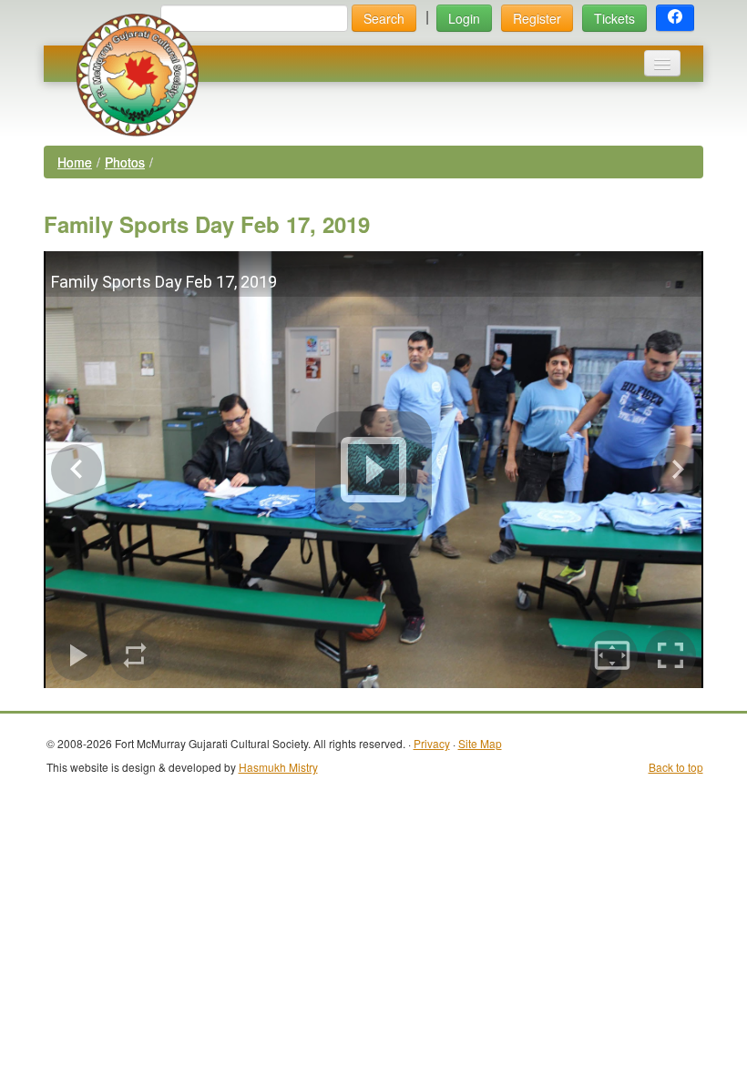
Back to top (676, 767)
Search (383, 18)
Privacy (432, 743)
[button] (675, 18)
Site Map (480, 743)
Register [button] (537, 18)
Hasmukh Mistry (278, 767)
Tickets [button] (614, 18)
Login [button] (464, 18)
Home (74, 162)
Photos (125, 162)
